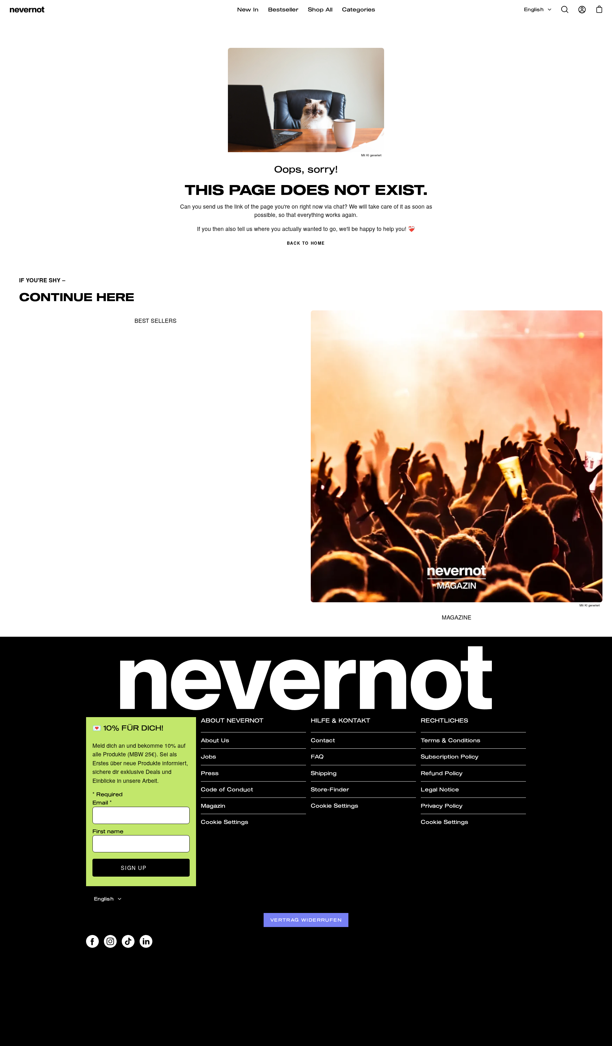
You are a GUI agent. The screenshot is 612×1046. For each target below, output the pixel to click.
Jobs (208, 756)
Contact (323, 740)
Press (210, 773)
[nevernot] (27, 9)
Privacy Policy (442, 806)
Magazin (213, 806)
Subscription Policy (449, 756)
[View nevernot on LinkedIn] (146, 941)
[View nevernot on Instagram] (110, 941)
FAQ (317, 756)
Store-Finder (330, 789)
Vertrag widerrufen (306, 920)
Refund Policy (442, 773)
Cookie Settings (224, 822)
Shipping (324, 773)
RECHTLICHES (444, 720)
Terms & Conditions (450, 740)
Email (102, 802)
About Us (215, 740)
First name (107, 831)
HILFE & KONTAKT (340, 720)
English (533, 9)
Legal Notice (440, 789)
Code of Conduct (227, 789)
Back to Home (306, 243)
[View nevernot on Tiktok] (128, 941)
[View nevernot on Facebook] (92, 941)
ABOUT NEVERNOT (232, 720)
